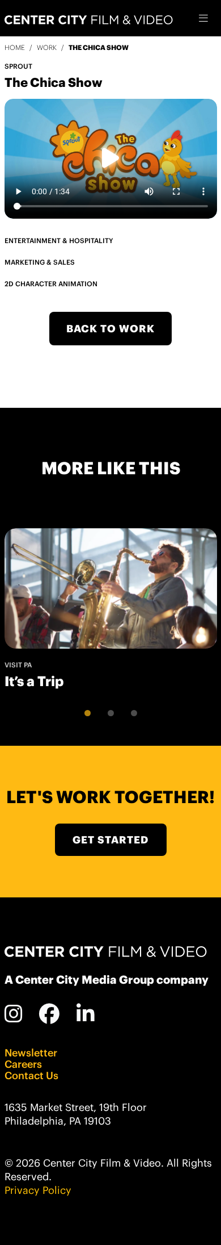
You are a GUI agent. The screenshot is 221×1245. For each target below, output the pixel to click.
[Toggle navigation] (204, 18)
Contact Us (31, 1075)
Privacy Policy (38, 1190)
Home (15, 47)
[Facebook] (49, 1014)
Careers (23, 1064)
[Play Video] (111, 158)
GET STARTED (110, 839)
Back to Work (110, 328)
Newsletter (31, 1053)
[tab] (87, 713)
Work (47, 47)
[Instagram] (14, 1014)
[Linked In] (85, 1014)
